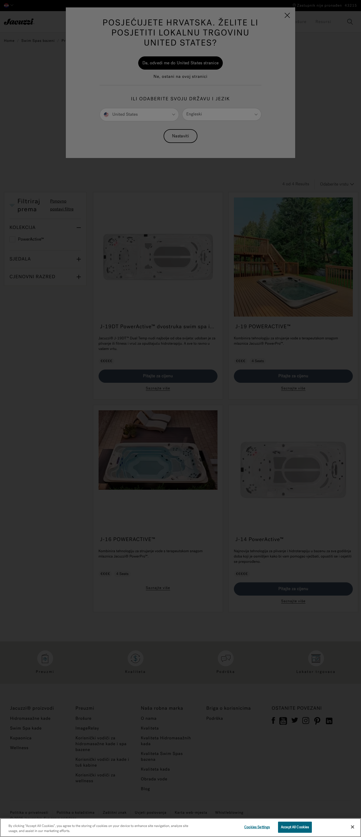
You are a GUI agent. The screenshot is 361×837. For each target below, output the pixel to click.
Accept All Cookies (295, 827)
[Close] (352, 827)
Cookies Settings (257, 827)
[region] (180, 827)
